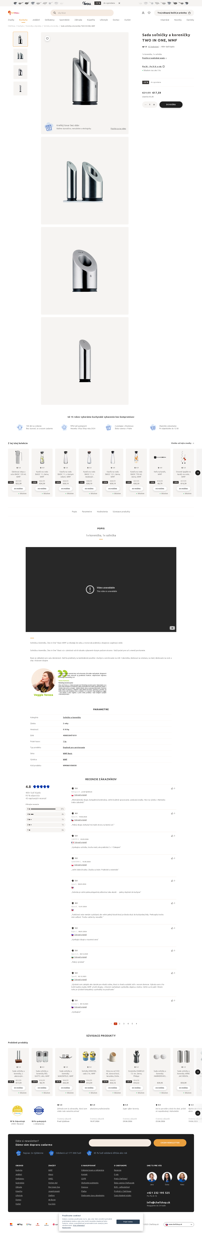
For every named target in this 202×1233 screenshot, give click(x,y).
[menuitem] (11, 20)
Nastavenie (66, 1227)
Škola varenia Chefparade (124, 1183)
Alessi (50, 1174)
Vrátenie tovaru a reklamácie (92, 1170)
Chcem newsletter (170, 1143)
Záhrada (19, 1187)
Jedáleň (19, 1174)
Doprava (84, 1187)
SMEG (50, 1179)
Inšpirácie (165, 20)
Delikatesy (20, 1179)
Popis (74, 512)
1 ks (64, 742)
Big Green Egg (54, 1187)
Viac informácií (79, 1225)
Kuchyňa (19, 1170)
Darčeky (190, 20)
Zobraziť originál (80, 795)
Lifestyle (19, 1196)
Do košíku (171, 105)
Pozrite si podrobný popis (153, 58)
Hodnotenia (102, 512)
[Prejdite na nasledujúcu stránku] (136, 1023)
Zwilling (51, 1196)
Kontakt (84, 1174)
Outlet (18, 1204)
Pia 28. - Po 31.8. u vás (152, 67)
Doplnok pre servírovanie (74, 748)
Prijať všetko (128, 1222)
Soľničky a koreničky (72, 717)
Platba (83, 1191)
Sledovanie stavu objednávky (92, 1196)
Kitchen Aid (52, 1183)
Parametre (87, 512)
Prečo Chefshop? (121, 1179)
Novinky (177, 20)
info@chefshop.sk (158, 1202)
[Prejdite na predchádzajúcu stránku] (111, 1023)
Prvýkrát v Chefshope (122, 1191)
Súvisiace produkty (121, 512)
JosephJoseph (54, 1191)
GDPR (83, 1179)
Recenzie (117, 1170)
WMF (65, 760)
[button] (19, 1086)
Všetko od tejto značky (181, 443)
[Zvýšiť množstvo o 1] (154, 104)
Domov (18, 1200)
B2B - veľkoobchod (122, 1187)
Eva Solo (51, 1204)
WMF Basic (67, 754)
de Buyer (52, 1200)
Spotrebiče (20, 1183)
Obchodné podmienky (89, 1183)
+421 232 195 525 (158, 1192)
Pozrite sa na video (118, 129)
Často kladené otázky (122, 1196)
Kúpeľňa (19, 1191)
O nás (116, 1174)
